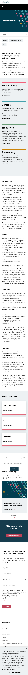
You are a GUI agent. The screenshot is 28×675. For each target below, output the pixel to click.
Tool (4, 44)
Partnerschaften (6, 632)
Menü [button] (22, 2)
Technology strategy (15, 40)
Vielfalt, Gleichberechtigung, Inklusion (12, 643)
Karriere (4, 646)
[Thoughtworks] (7, 2)
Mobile (5, 40)
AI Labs (4, 637)
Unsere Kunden (6, 634)
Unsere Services (6, 629)
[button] (14, 516)
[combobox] (14, 463)
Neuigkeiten (5, 640)
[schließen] (26, 648)
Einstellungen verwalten (14, 672)
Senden (6, 606)
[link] (7, 95)
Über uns (4, 626)
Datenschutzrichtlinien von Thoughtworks (10, 596)
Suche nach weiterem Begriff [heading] (14, 458)
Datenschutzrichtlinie (8, 669)
